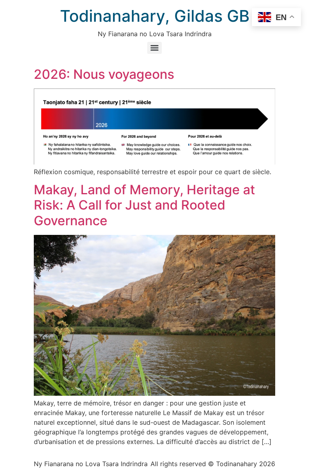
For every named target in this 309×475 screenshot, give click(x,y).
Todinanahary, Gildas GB (154, 16)
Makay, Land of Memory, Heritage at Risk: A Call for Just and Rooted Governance (144, 205)
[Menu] (154, 48)
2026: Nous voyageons (104, 74)
